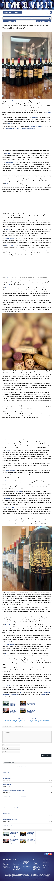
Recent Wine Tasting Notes (9, 21)
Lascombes (8, 450)
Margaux (12, 100)
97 (51, 798)
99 (51, 786)
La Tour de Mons (9, 412)
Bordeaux (48, 112)
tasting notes (31, 126)
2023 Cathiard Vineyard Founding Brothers (11, 807)
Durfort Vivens (9, 245)
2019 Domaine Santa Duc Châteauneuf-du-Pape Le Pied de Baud (15, 766)
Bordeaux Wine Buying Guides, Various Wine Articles (26, 863)
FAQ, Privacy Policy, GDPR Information (46, 867)
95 (51, 768)
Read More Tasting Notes (8, 826)
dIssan (7, 371)
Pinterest (49, 854)
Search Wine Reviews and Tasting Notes (17, 864)
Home (44, 869)
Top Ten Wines (25, 859)
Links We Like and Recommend (36, 864)
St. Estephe (44, 694)
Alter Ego (11, 607)
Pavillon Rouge (18, 491)
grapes (10, 123)
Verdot (9, 285)
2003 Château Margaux (7, 784)
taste (13, 409)
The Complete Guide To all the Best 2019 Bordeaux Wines (20, 128)
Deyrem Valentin (9, 238)
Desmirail (7, 229)
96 (51, 792)
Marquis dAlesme (9, 507)
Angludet (7, 153)
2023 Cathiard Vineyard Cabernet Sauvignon (11, 801)
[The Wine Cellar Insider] (27, 4)
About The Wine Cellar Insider (46, 860)
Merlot (6, 253)
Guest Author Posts (27, 866)
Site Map (44, 865)
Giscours (7, 288)
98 (51, 780)
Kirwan (7, 392)
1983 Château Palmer (7, 778)
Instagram (51, 854)
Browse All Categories (25, 869)
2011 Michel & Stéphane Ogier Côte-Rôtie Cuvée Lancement (14, 796)
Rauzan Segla (8, 625)
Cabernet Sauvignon (44, 251)
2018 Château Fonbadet (7, 772)
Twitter (47, 854)
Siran (6, 653)
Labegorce (8, 440)
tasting (21, 692)
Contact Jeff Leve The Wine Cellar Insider (46, 863)
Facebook (45, 854)
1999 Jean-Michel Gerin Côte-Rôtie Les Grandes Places (13, 790)
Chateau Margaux (9, 481)
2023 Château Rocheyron (7, 813)
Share (47, 12)
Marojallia (7, 498)
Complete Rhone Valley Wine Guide (6, 867)
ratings (39, 126)
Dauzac (7, 220)
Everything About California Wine (6, 864)
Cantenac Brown (9, 183)
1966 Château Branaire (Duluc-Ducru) (10, 819)
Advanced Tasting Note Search (44, 21)
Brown (33, 183)
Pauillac (38, 696)
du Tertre (7, 685)
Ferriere (7, 277)
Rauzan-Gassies (9, 644)
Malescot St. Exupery (10, 470)
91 (51, 774)
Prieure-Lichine (9, 616)
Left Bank (34, 117)
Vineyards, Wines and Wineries (6, 862)
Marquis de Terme (9, 518)
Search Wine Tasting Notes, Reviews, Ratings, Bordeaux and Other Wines (17, 868)
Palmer (7, 592)
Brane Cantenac (9, 162)
